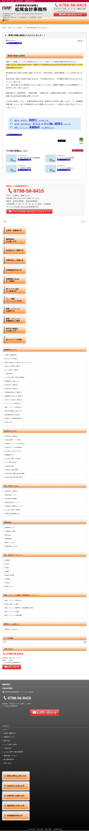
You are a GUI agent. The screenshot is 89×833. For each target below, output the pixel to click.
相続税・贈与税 (9, 575)
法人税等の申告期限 (11, 498)
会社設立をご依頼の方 (11, 385)
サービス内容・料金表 (11, 370)
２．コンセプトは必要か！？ (65, 168)
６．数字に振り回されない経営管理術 (29, 157)
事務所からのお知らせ (11, 629)
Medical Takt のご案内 (12, 604)
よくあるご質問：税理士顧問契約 (14, 377)
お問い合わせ (9, 422)
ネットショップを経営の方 (13, 403)
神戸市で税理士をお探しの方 (13, 411)
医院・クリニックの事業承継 (13, 615)
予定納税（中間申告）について (14, 506)
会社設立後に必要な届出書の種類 (14, 473)
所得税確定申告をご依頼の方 (13, 392)
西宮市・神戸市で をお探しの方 (31, 120)
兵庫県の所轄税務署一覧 (12, 513)
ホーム (6, 729)
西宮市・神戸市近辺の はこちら (42, 124)
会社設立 (7, 582)
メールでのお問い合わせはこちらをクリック (30, 211)
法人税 (7, 564)
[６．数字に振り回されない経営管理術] (11, 162)
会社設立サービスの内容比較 (13, 447)
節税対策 (7, 560)
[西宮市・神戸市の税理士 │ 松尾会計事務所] (29, 8)
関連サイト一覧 (9, 542)
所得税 (7, 567)
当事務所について (10, 527)
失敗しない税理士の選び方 (13, 366)
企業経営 (7, 579)
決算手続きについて (11, 495)
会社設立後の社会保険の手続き (14, 477)
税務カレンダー (9, 586)
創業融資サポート (10, 455)
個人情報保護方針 (9, 759)
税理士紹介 (8, 535)
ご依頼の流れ (9, 373)
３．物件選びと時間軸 (24, 168)
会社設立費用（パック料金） (13, 440)
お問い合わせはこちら (72, 14)
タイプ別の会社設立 (11, 462)
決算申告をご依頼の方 (11, 388)
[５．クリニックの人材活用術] (50, 162)
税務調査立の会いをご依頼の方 (14, 396)
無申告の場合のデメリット (13, 502)
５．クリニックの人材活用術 (65, 157)
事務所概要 (8, 539)
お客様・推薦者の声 (11, 355)
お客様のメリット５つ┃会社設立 (14, 443)
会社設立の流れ (9, 466)
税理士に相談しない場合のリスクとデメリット (18, 362)
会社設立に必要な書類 (11, 469)
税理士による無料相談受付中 (13, 418)
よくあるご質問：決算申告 (13, 510)
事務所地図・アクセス (11, 546)
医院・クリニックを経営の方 (13, 407)
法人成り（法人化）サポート (13, 451)
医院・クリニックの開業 (14, 43)
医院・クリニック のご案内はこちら (34, 127)
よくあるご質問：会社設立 (13, 458)
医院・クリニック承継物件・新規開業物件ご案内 (19, 608)
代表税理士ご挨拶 (10, 531)
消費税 (7, 571)
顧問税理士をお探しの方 (12, 381)
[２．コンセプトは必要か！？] (50, 172)
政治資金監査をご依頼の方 (13, 414)
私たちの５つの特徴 (11, 358)
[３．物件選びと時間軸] (11, 172)
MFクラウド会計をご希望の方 (13, 400)
